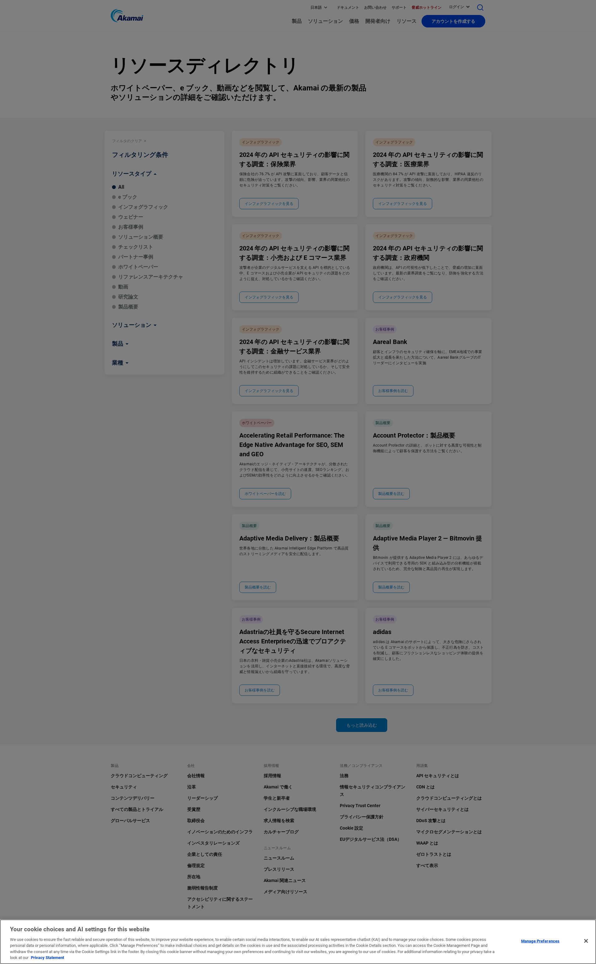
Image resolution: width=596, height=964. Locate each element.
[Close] (586, 941)
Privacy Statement (47, 957)
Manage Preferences (540, 941)
